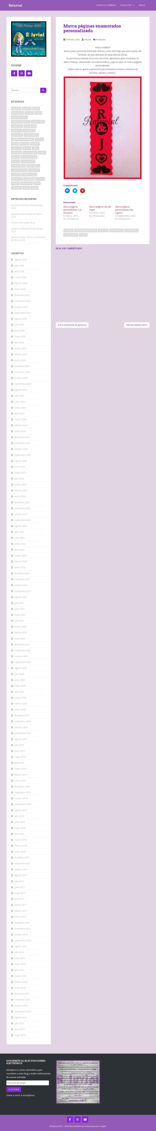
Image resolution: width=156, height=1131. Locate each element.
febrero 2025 (20, 354)
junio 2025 (19, 330)
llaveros (15, 161)
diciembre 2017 (22, 857)
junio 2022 (19, 537)
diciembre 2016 (22, 922)
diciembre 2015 (22, 993)
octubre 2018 (21, 798)
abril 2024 (19, 413)
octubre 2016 (21, 934)
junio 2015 (19, 1029)
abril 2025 (19, 342)
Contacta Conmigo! (106, 5)
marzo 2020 (20, 697)
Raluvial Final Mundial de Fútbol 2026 (26, 215)
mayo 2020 (20, 685)
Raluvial (15, 5)
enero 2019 (20, 780)
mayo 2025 (20, 336)
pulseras (40, 179)
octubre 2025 (21, 306)
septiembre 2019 (22, 733)
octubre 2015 (21, 1005)
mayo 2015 (20, 1035)
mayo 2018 (20, 827)
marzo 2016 (20, 975)
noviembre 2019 (22, 721)
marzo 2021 (20, 626)
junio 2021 (19, 608)
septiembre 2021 (22, 591)
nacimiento (34, 170)
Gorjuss (26, 148)
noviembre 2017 (22, 863)
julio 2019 (19, 745)
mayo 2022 (20, 543)
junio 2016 (19, 958)
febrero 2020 (20, 703)
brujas (38, 113)
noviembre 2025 (22, 301)
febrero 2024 (20, 425)
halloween (16, 152)
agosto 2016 (20, 946)
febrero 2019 (20, 774)
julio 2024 (19, 395)
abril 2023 (19, 478)
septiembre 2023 (22, 454)
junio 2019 (19, 750)
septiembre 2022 (22, 520)
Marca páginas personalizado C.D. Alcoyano (72, 209)
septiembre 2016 (22, 940)
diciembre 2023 (22, 437)
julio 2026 (19, 265)
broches (29, 113)
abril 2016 (19, 970)
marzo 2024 (20, 419)
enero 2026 (20, 289)
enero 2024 (20, 431)
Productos (125, 5)
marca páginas (70, 234)
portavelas (29, 179)
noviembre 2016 (22, 928)
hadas (35, 148)
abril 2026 (19, 271)
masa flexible (33, 165)
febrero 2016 (20, 981)
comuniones (30, 126)
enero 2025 (20, 360)
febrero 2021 (20, 632)
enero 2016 (20, 987)
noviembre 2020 (22, 650)
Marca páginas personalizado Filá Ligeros (124, 209)
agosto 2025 (20, 318)
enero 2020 (20, 709)
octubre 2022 (21, 514)
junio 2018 (19, 822)
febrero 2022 (20, 561)
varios (26, 187)
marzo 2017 (20, 904)
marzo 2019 (20, 768)
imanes (42, 152)
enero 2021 (20, 638)
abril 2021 (19, 620)
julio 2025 (19, 324)
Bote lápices (17, 113)
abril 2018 (19, 833)
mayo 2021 (20, 614)
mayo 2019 (20, 756)
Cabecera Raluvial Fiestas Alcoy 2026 (26, 230)
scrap (37, 183)
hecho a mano (116, 230)
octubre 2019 (21, 727)
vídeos (34, 187)
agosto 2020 (20, 668)
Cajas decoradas (19, 117)
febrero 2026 (20, 283)
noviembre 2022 (22, 508)
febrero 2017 (20, 910)
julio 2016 (19, 952)
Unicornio (16, 187)
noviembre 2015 (22, 999)
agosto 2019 (20, 739)
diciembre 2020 (22, 644)
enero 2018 (20, 851)
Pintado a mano (29, 174)
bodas (36, 108)
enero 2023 (20, 496)
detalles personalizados (85, 230)
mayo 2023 (20, 472)
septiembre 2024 (22, 383)
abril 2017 (19, 899)
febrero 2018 (20, 845)
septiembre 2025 (22, 312)
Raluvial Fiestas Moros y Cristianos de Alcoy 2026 (28, 238)
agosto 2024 (20, 389)
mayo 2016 (20, 964)
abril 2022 (19, 549)
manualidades (131, 230)
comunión (16, 130)
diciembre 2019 (22, 715)
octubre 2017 (21, 869)
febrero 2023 (20, 490)
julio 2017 (19, 881)
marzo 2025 (20, 348)
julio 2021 (19, 602)
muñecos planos (19, 170)
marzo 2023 (20, 484)
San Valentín (26, 183)
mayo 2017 (20, 893)
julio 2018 (19, 816)
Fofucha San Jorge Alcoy (23, 222)
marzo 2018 (20, 839)
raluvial (87, 39)
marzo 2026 (20, 277)
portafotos (17, 179)
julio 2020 (19, 674)
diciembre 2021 (22, 573)
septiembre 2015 (22, 1011)
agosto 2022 (20, 526)
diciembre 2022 (22, 502)
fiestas (15, 143)
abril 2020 (19, 691)
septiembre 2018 (22, 804)
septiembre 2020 (22, 662)
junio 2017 (19, 887)
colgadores (17, 126)
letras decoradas (28, 157)
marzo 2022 (20, 555)
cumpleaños (29, 130)
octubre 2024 (21, 377)
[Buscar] (43, 90)
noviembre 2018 (22, 792)
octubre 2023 (21, 449)
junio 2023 (19, 466)
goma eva (103, 230)
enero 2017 (20, 916)
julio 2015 (19, 1023)
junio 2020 (19, 679)
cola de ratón (38, 121)
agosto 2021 (20, 597)
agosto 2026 (20, 259)
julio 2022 (19, 531)
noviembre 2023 (22, 443)
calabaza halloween (20, 121)
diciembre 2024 (22, 366)
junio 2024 (19, 401)
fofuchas (24, 143)
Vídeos (142, 5)
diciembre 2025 (22, 295)
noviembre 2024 (22, 372)
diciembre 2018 (22, 786)
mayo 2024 (20, 407)
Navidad (16, 174)
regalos (83, 234)
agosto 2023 (20, 460)
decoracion (17, 135)
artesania (68, 230)
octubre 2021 (21, 585)
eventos (39, 139)
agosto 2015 (20, 1017)
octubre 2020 (21, 656)
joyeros (15, 157)
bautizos (26, 108)
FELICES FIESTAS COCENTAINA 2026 (26, 207)
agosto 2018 (20, 810)
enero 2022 (20, 567)
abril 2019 (19, 762)
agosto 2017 (20, 875)
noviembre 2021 (22, 579)
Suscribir (13, 1089)
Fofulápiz (35, 143)
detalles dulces (31, 135)
